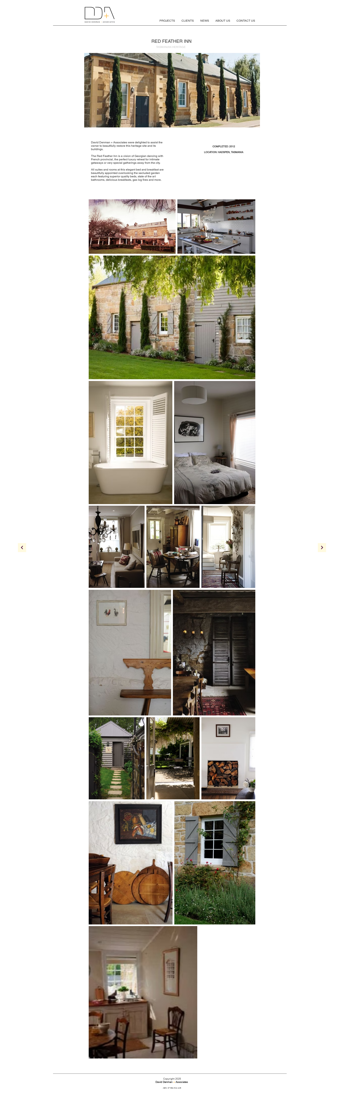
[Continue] (322, 547)
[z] (22, 547)
